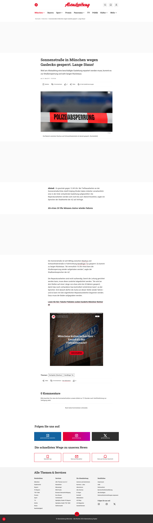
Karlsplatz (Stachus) (55, 375)
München (39, 12)
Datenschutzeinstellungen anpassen (108, 495)
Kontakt (78, 495)
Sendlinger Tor (83, 264)
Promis (68, 12)
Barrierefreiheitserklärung (105, 490)
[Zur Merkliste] (111, 5)
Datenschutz (101, 487)
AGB (99, 484)
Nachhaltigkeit (38, 508)
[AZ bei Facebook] (99, 504)
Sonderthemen (80, 505)
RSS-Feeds (58, 490)
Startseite (37, 19)
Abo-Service (79, 490)
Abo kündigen (101, 492)
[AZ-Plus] (36, 5)
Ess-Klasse (58, 495)
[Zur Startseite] (77, 7)
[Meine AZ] (116, 5)
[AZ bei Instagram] (107, 504)
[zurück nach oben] (77, 515)
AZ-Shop (78, 500)
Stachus (85, 261)
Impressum (101, 482)
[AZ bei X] (114, 504)
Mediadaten (79, 497)
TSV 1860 (37, 492)
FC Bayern (37, 490)
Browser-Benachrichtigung (62, 492)
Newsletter (58, 484)
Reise (35, 505)
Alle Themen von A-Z (61, 482)
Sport (58, 12)
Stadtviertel (37, 484)
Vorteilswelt (58, 497)
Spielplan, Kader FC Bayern (63, 500)
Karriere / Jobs (80, 484)
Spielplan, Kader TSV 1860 (62, 503)
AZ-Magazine (80, 503)
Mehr (112, 12)
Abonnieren (79, 487)
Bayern (50, 12)
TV (88, 12)
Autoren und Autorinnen (83, 482)
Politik (95, 12)
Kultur (103, 12)
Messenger (58, 487)
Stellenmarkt (59, 505)
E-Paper (78, 492)
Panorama (78, 12)
